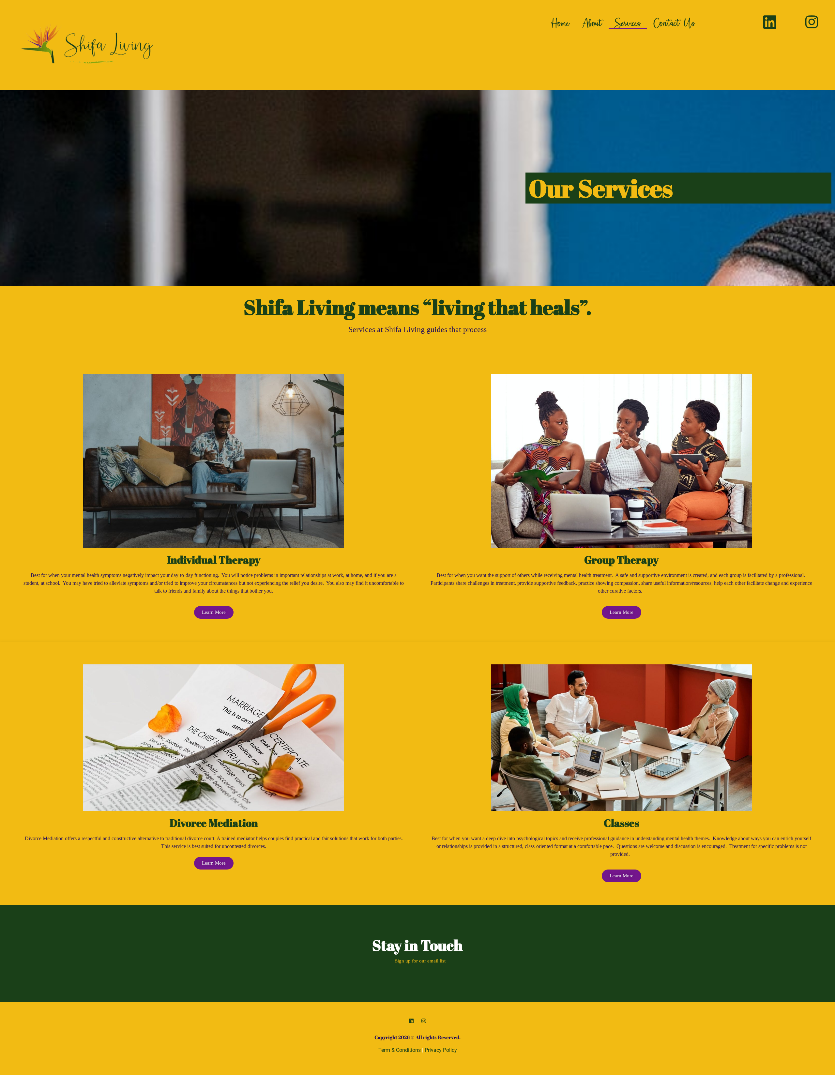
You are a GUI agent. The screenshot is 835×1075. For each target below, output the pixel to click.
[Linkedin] (411, 1020)
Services (628, 23)
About (592, 23)
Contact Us (674, 23)
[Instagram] (423, 1020)
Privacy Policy (441, 1050)
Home (560, 23)
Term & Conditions (399, 1050)
